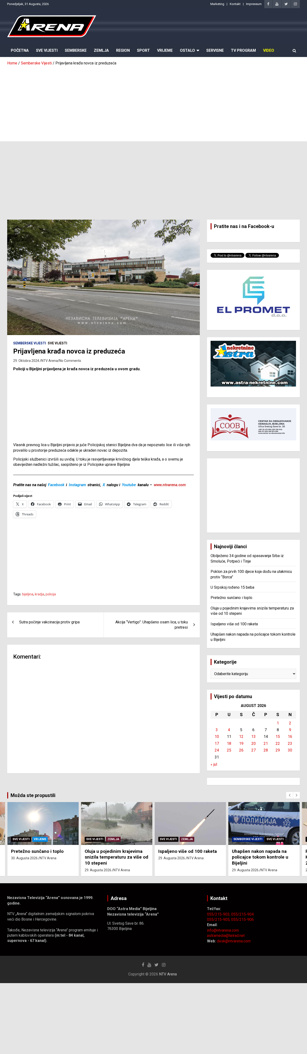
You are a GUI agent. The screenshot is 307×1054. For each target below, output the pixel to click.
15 (278, 736)
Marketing (217, 4)
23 (290, 743)
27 (253, 750)
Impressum (254, 4)
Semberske (76, 50)
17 (217, 743)
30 (290, 750)
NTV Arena (49, 361)
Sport (143, 50)
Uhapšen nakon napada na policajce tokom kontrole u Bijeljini (260, 857)
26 (241, 750)
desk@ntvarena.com (234, 941)
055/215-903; (219, 914)
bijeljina (27, 594)
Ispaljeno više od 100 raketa (234, 624)
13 (253, 736)
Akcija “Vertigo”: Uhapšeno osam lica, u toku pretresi (151, 625)
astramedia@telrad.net (226, 935)
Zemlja (101, 50)
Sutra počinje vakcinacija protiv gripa (49, 622)
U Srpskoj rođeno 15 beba (232, 587)
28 (266, 750)
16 (290, 736)
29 (278, 750)
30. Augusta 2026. (24, 858)
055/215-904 (242, 914)
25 (229, 750)
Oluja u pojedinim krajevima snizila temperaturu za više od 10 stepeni (116, 857)
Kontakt (235, 4)
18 (229, 743)
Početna (20, 50)
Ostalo (187, 50)
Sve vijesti (57, 343)
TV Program (243, 50)
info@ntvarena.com (223, 930)
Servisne (215, 50)
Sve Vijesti (47, 50)
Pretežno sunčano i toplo (231, 597)
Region (123, 50)
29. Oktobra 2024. (26, 361)
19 (241, 743)
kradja (39, 594)
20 (253, 743)
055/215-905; (219, 919)
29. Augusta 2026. (98, 870)
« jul (214, 764)
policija (51, 594)
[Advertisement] (153, 101)
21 (266, 743)
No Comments (70, 361)
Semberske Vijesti (29, 343)
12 (241, 736)
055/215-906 (242, 919)
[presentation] (289, 795)
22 (278, 743)
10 (217, 736)
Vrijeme (165, 50)
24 (217, 750)
